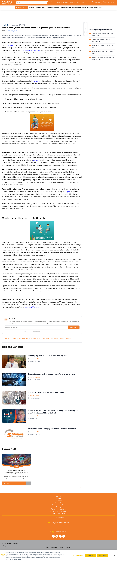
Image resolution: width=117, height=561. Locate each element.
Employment (50, 7)
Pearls (78, 3)
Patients (56, 338)
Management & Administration (20, 338)
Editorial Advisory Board (58, 505)
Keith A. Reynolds (35, 377)
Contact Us (58, 503)
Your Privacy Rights (58, 513)
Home (47, 547)
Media (65, 3)
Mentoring (56, 7)
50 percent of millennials (31, 50)
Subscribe (73, 327)
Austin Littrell (34, 416)
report (68, 192)
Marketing (6, 338)
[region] (58, 555)
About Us (58, 497)
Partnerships (64, 7)
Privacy (58, 507)
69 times (11, 45)
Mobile (62, 338)
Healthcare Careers (40, 7)
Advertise (59, 499)
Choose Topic (20, 7)
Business (68, 338)
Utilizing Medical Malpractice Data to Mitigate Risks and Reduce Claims (85, 7)
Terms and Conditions (58, 509)
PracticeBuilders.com (32, 307)
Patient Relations (47, 338)
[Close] (114, 555)
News (61, 547)
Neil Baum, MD (34, 359)
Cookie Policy (17, 559)
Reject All (90, 555)
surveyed (37, 81)
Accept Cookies (102, 555)
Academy (72, 3)
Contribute (58, 501)
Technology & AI (35, 338)
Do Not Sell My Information (58, 511)
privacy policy (36, 331)
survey (35, 160)
